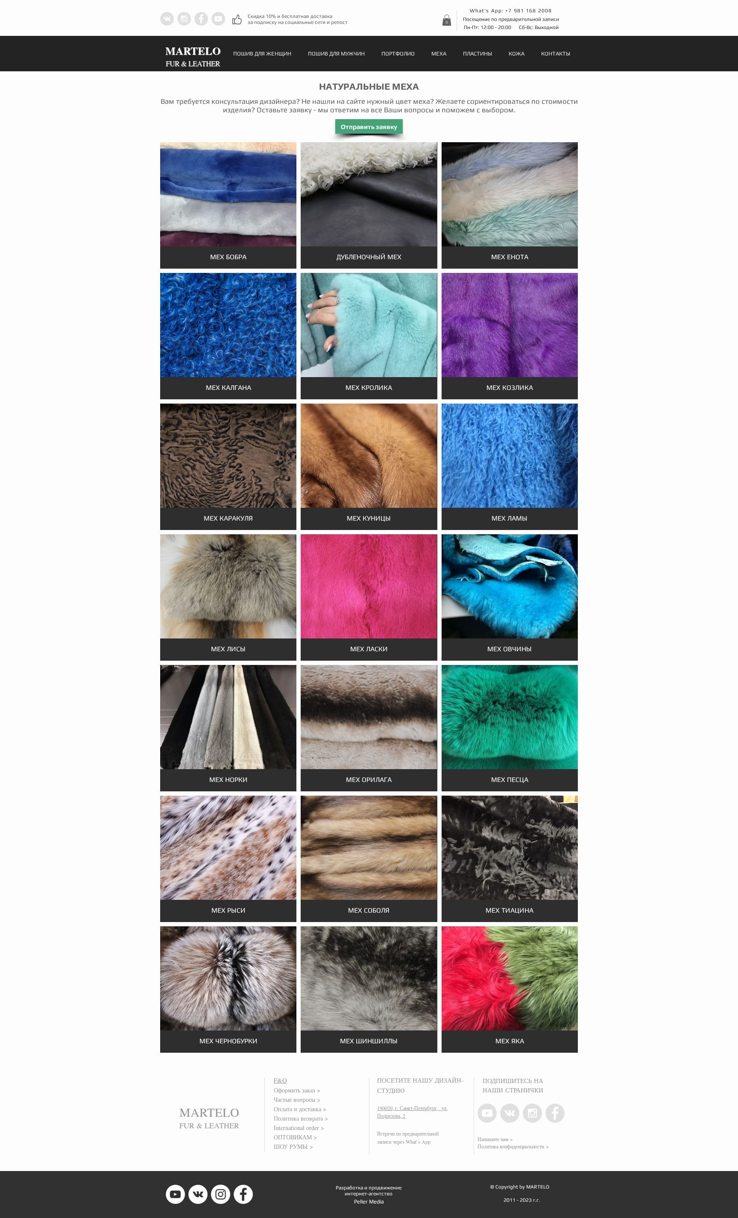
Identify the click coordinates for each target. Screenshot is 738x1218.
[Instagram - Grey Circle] (184, 19)
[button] (446, 20)
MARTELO (209, 1112)
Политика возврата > (301, 1118)
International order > (299, 1128)
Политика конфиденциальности (510, 1146)
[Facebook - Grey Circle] (201, 19)
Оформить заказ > (297, 1090)
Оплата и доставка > (300, 1109)
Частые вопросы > (297, 1099)
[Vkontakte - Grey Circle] (167, 19)
